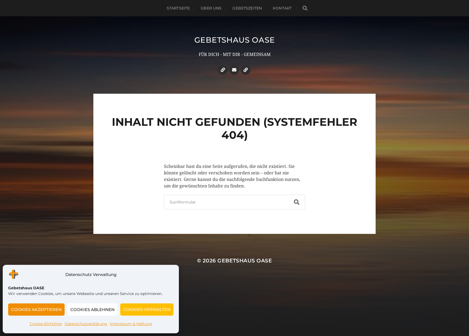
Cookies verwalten (146, 309)
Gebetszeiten (247, 8)
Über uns (211, 8)
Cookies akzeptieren (36, 309)
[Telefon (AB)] (223, 70)
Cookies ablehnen (92, 309)
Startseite (178, 8)
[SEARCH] (305, 8)
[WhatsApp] (246, 70)
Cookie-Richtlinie (46, 323)
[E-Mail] (234, 70)
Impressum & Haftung (131, 323)
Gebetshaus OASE (234, 40)
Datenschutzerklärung (86, 323)
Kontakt (282, 8)
